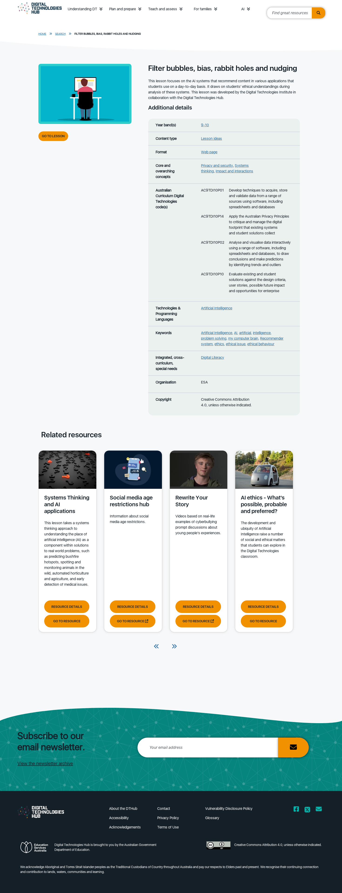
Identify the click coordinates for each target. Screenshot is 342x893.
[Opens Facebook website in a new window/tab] (296, 810)
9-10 (205, 125)
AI (243, 9)
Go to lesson (53, 136)
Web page (209, 152)
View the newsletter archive (45, 763)
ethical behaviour (260, 344)
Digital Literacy (212, 357)
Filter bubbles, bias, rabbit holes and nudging (107, 33)
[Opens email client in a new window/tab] (319, 810)
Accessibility (119, 818)
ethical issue (235, 344)
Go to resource (66, 621)
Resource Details (66, 607)
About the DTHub (123, 808)
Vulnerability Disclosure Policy (228, 808)
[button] (101, 9)
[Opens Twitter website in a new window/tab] (307, 810)
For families (203, 9)
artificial (245, 333)
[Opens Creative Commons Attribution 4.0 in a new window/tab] (218, 848)
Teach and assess (162, 9)
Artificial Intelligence (216, 308)
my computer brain (243, 338)
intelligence (262, 333)
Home (42, 33)
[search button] (318, 12)
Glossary (212, 818)
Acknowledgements (125, 827)
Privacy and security (217, 165)
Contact (163, 808)
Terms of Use (168, 827)
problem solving (213, 338)
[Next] (174, 646)
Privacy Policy (168, 818)
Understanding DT (82, 9)
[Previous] (156, 646)
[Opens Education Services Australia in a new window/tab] (35, 848)
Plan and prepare (122, 9)
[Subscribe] (293, 747)
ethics (219, 344)
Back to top (326, 882)
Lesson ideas (211, 138)
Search (60, 33)
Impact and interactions (234, 171)
